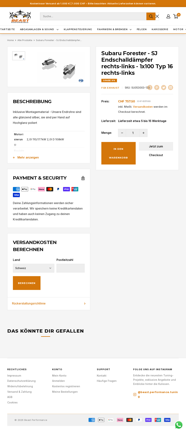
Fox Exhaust (110, 87)
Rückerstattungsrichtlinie (29, 303)
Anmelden (58, 380)
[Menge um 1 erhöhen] (143, 133)
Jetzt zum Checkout (156, 148)
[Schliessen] (157, 16)
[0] (175, 16)
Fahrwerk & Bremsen (112, 29)
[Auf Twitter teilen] (163, 87)
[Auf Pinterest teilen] (156, 87)
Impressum (14, 375)
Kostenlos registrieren (66, 386)
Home (10, 40)
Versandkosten (143, 106)
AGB (9, 397)
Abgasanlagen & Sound (37, 29)
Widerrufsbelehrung (20, 386)
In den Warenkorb (118, 153)
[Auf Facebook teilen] (149, 87)
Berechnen (26, 283)
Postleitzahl (64, 260)
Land (16, 260)
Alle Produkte (24, 40)
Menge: (106, 133)
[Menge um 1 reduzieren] (122, 133)
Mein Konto (59, 375)
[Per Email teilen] (170, 87)
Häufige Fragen (107, 380)
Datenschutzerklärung (21, 380)
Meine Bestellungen (65, 391)
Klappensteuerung (78, 29)
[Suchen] (150, 16)
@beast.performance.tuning (158, 394)
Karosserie (160, 29)
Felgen (142, 29)
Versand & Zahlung (19, 391)
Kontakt (101, 375)
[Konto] (168, 16)
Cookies (12, 402)
